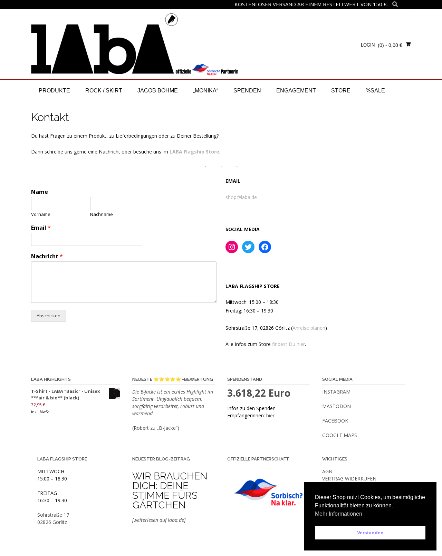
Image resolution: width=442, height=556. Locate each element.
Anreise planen (308, 328)
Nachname (101, 214)
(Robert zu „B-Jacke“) (155, 428)
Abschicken (48, 315)
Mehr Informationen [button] (338, 514)
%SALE (375, 90)
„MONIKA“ (205, 90)
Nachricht (47, 256)
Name (39, 192)
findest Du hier (288, 344)
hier (270, 415)
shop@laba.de (241, 197)
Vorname (40, 214)
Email (41, 227)
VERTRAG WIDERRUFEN (349, 478)
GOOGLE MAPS (339, 435)
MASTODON (336, 406)
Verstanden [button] (370, 532)
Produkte (54, 90)
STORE (340, 90)
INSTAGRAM (336, 391)
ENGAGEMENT (296, 90)
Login (368, 45)
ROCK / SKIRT (103, 90)
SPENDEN (247, 90)
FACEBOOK (335, 420)
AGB (327, 471)
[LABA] (134, 43)
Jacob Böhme (157, 90)
